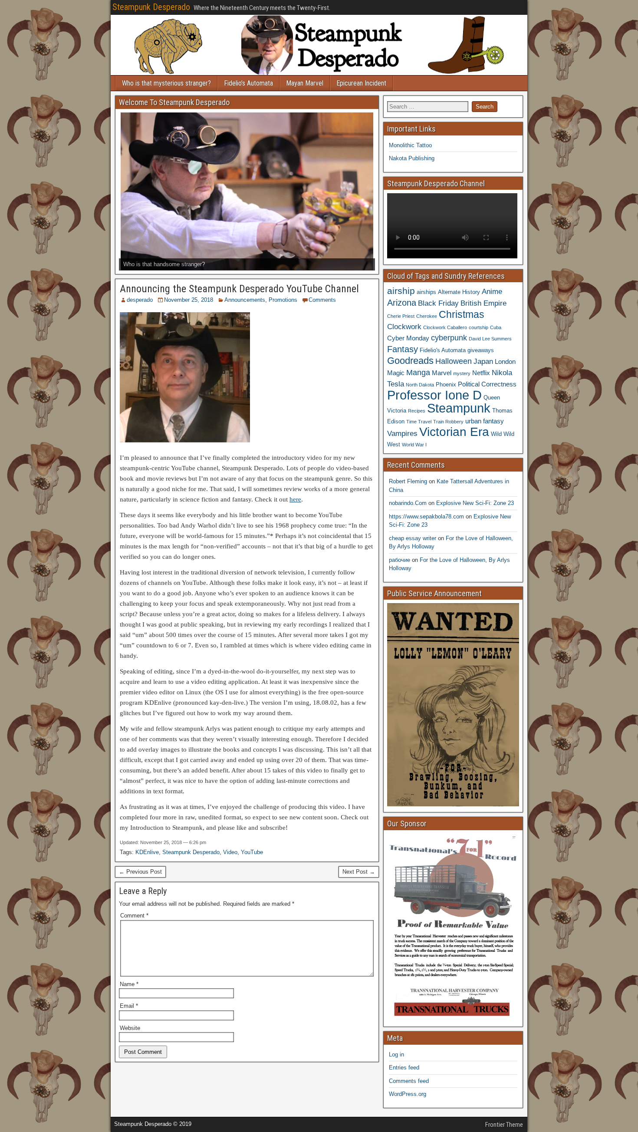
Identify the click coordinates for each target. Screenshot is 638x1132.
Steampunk (458, 408)
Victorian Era (454, 432)
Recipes (416, 410)
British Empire (483, 303)
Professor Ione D (434, 395)
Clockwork (404, 326)
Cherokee (426, 316)
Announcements (244, 300)
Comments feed (409, 1081)
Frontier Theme (504, 1125)
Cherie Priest (400, 316)
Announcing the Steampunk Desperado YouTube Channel (239, 289)
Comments (322, 300)
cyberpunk (449, 337)
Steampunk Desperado (151, 7)
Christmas (461, 314)
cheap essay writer (412, 538)
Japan (483, 361)
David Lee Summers (490, 338)
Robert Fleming (408, 481)
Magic (396, 372)
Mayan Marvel (304, 83)
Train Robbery (448, 421)
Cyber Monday (408, 338)
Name (129, 984)
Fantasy (402, 349)
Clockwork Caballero (445, 327)
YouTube (252, 852)
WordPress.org (407, 1094)
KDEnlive (147, 852)
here (295, 499)
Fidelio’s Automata (248, 83)
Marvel (441, 372)
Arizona (401, 302)
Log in (396, 1054)
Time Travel (418, 421)
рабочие (399, 560)
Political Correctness (487, 384)
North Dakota (420, 384)
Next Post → (358, 871)
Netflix (481, 372)
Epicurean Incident (361, 83)
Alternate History (459, 292)
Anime (492, 291)
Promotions (283, 300)
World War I (414, 444)
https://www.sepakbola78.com (426, 516)
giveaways (480, 350)
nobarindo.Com (408, 503)
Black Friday (438, 303)
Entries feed (404, 1067)
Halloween (453, 361)
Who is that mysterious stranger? (166, 83)
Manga (418, 372)
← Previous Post (140, 871)
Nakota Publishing (411, 158)
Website (130, 1028)
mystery (461, 373)
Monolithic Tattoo (410, 145)
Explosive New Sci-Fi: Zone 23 (475, 503)
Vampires (402, 433)
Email (129, 1006)
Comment (134, 915)
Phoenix (446, 384)
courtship (478, 327)
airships (426, 292)
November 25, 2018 (188, 300)
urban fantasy (484, 421)
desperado (140, 300)
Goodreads (410, 360)
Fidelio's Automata (443, 350)
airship (401, 291)
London (505, 361)
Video (230, 852)
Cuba (495, 327)
